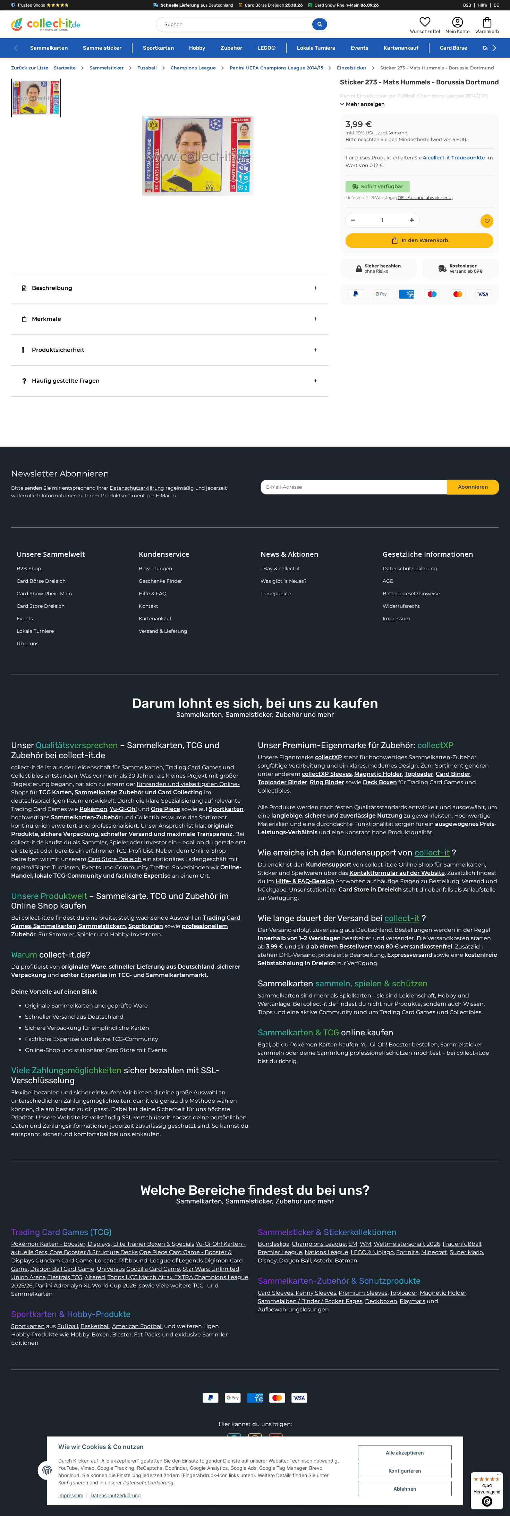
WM (365, 1244)
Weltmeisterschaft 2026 (407, 1244)
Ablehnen (404, 1489)
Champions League (319, 1244)
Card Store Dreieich (41, 606)
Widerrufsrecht (401, 606)
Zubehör (231, 48)
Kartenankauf (401, 48)
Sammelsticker (102, 48)
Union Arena (28, 1277)
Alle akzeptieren (405, 1453)
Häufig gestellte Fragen (66, 381)
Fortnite (407, 1252)
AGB (388, 581)
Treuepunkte (276, 593)
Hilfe (482, 5)
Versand (398, 132)
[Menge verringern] (353, 220)
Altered (95, 1277)
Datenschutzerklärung (137, 488)
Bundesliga (273, 1244)
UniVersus (111, 1269)
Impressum (396, 618)
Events (359, 48)
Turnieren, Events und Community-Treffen (111, 867)
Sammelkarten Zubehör (109, 792)
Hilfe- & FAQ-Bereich (304, 881)
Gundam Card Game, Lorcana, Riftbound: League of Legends (119, 1260)
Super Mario (466, 1252)
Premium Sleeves (363, 1293)
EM (352, 1244)
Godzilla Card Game (153, 1269)
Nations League (326, 1252)
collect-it (432, 853)
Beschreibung (52, 288)
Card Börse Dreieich (41, 581)
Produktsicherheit (58, 350)
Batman (346, 1260)
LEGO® (266, 48)
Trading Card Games (193, 767)
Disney (267, 1260)
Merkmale (46, 319)
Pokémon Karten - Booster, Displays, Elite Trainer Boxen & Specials (102, 1244)
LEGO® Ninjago (372, 1252)
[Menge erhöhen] (412, 220)
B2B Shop (29, 568)
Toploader (403, 1293)
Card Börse (453, 48)
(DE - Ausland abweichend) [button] (424, 197)
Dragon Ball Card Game (62, 1269)
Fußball (67, 1326)
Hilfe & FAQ (153, 593)
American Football (137, 1326)
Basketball (95, 1326)
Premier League (280, 1252)
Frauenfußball (462, 1244)
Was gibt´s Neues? (284, 581)
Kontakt (148, 606)
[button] (425, 24)
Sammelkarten (49, 48)
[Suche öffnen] (319, 24)
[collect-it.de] (45, 24)
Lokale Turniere (316, 48)
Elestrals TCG (64, 1277)
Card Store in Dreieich (370, 889)
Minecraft (434, 1252)
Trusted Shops (31, 5)
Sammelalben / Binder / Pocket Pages (310, 1301)
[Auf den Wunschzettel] (487, 221)
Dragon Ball (295, 1260)
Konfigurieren (405, 1471)
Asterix (322, 1260)
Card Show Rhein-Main (44, 593)
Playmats (412, 1301)
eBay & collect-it (280, 568)
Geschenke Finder (160, 581)
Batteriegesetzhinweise (411, 593)
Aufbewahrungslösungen (293, 1309)
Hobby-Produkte (34, 1334)
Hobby (197, 48)
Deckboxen (381, 1301)
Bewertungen (155, 568)
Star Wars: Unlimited (210, 1269)
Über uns (28, 643)
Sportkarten (158, 48)
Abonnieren (473, 487)
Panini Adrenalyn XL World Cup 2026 (85, 1285)
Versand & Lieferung (163, 631)
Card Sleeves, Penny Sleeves (297, 1293)
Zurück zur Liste (29, 68)
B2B (467, 5)
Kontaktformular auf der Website (397, 873)
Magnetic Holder (443, 1293)
